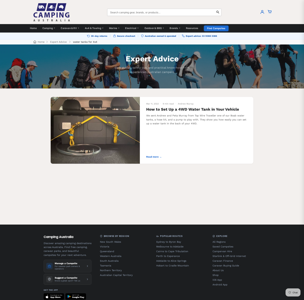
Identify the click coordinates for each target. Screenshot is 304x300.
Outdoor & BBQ (154, 28)
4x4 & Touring (94, 28)
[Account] (262, 12)
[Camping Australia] (51, 12)
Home (33, 28)
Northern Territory (111, 270)
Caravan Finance (223, 260)
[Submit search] (217, 12)
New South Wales (110, 241)
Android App (220, 284)
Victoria (104, 246)
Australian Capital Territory (116, 275)
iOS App (217, 279)
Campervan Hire (222, 251)
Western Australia (110, 256)
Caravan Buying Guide (226, 265)
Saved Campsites (223, 246)
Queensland (107, 251)
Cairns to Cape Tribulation (172, 251)
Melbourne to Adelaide (169, 246)
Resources (192, 28)
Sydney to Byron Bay (168, 241)
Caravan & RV (70, 28)
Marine (114, 28)
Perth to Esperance (168, 256)
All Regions (219, 241)
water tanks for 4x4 (85, 41)
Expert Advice (58, 41)
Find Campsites (216, 28)
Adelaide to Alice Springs (171, 260)
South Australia (109, 260)
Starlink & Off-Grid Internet (229, 256)
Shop (216, 275)
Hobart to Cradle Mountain (172, 265)
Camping (48, 28)
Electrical (132, 28)
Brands (175, 28)
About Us (218, 270)
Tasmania (105, 265)
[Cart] (270, 12)
